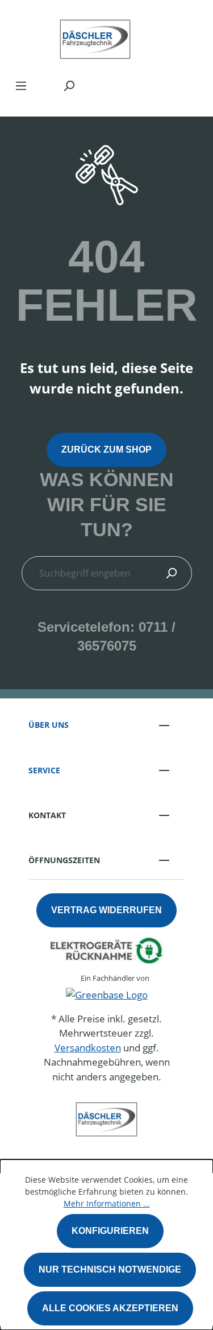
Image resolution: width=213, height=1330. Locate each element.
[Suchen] (69, 85)
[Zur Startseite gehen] (95, 36)
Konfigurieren (110, 1231)
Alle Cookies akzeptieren (110, 1308)
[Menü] (21, 85)
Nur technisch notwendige (110, 1269)
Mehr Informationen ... (107, 1203)
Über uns (48, 724)
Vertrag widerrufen (106, 910)
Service (44, 770)
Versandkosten (88, 1047)
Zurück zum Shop (106, 449)
